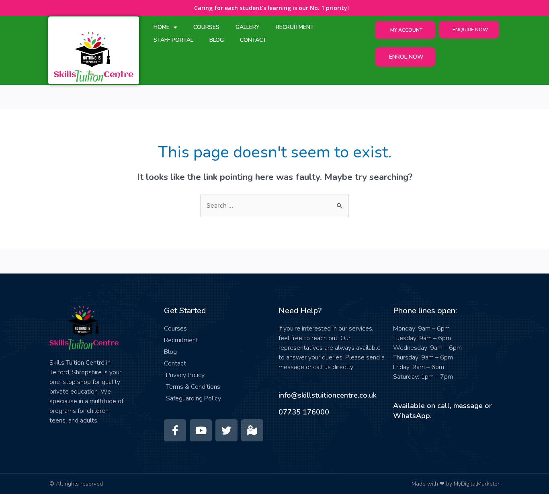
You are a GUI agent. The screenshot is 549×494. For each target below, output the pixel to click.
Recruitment (295, 27)
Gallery (248, 27)
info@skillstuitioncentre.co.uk (328, 395)
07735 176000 (304, 412)
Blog (216, 40)
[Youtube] (201, 430)
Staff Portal (173, 40)
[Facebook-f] (175, 430)
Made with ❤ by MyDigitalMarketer (456, 484)
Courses (206, 27)
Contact (253, 40)
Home (162, 27)
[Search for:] (274, 206)
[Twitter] (226, 430)
